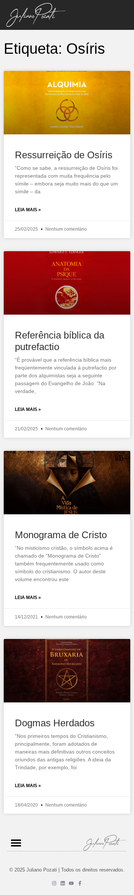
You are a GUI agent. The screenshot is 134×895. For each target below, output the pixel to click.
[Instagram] (54, 883)
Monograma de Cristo (61, 534)
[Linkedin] (62, 883)
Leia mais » (28, 209)
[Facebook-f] (79, 883)
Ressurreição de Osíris (63, 154)
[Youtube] (71, 883)
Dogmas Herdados (55, 723)
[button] (15, 842)
